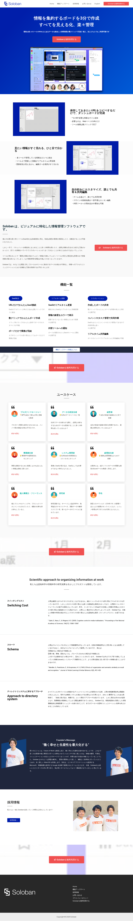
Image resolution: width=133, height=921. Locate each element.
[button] (15, 298)
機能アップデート (63, 4)
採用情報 (76, 4)
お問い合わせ (86, 4)
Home (52, 4)
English (97, 4)
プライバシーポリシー (80, 898)
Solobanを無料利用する (81, 901)
